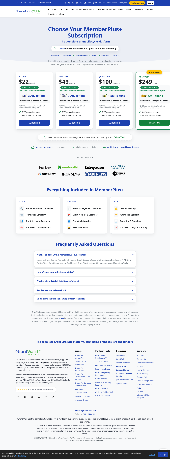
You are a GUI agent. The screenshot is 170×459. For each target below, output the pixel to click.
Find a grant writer (110, 3)
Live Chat (32, 3)
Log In (150, 3)
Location (139, 9)
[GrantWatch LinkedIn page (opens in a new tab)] (31, 396)
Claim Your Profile (102, 396)
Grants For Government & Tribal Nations (83, 376)
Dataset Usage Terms (145, 380)
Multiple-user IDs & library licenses (123, 147)
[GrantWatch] (28, 11)
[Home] (49, 9)
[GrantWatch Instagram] (81, 3)
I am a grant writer (94, 3)
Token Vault (119, 137)
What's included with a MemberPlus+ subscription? (62, 254)
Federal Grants (81, 393)
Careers (140, 391)
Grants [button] (55, 9)
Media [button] (129, 9)
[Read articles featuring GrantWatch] (85, 170)
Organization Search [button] (85, 9)
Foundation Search (103, 369)
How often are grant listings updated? (55, 272)
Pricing (121, 9)
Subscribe (34, 122)
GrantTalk (149, 9)
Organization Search (104, 365)
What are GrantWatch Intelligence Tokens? (58, 281)
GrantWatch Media (144, 384)
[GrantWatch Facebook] (65, 3)
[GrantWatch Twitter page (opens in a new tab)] (25, 396)
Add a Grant (121, 366)
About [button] (62, 14)
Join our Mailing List (124, 380)
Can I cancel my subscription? (51, 290)
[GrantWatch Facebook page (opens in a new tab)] (18, 396)
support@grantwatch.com (85, 410)
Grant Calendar (101, 388)
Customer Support (44, 3)
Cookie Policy (20, 456)
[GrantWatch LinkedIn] (73, 3)
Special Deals (121, 383)
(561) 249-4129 (21, 3)
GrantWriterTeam (123, 362)
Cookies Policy (142, 377)
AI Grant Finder (67, 9)
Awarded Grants (81, 400)
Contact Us (141, 359)
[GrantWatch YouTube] (77, 3)
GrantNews (52, 14)
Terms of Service (143, 370)
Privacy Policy (142, 373)
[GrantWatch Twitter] (69, 3)
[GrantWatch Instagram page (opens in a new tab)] (45, 396)
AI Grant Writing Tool (107, 9)
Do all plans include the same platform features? (61, 298)
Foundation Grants (82, 396)
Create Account (137, 3)
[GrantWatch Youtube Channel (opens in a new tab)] (38, 396)
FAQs (139, 388)
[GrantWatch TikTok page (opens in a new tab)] (52, 396)
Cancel (152, 454)
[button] (34, 101)
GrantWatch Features (145, 362)
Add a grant (123, 3)
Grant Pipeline (101, 379)
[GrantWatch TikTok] (85, 3)
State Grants (80, 389)
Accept (163, 454)
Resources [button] (121, 351)
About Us (140, 355)
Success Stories (122, 370)
